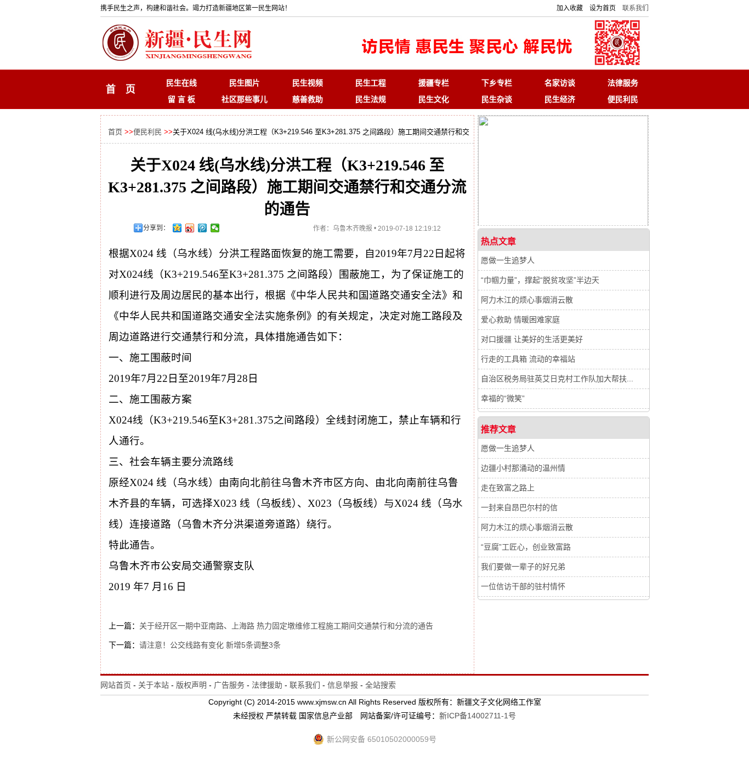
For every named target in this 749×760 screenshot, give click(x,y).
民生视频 (307, 82)
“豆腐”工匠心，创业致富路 (526, 546)
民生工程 (370, 82)
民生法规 (370, 99)
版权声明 (191, 685)
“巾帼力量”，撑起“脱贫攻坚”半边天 (540, 280)
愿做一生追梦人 (508, 260)
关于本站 (153, 685)
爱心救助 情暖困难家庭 (520, 319)
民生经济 (559, 99)
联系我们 (635, 8)
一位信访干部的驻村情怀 (523, 586)
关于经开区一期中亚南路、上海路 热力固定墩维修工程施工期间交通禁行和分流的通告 (286, 625)
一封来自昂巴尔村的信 (519, 507)
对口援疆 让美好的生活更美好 (532, 339)
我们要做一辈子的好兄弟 (523, 566)
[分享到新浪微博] (190, 228)
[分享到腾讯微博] (202, 228)
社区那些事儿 (245, 99)
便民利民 (623, 99)
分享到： (156, 228)
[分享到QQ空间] (177, 228)
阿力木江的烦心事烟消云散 (527, 299)
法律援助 (267, 685)
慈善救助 (307, 99)
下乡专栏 (496, 82)
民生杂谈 (496, 99)
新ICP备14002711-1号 (477, 715)
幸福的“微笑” (503, 398)
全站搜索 (380, 685)
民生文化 (433, 99)
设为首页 (602, 8)
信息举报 (342, 685)
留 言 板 (181, 99)
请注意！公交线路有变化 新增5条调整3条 (210, 645)
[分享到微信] (215, 228)
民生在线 (181, 82)
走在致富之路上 (508, 487)
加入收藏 (570, 8)
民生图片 (244, 82)
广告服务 (229, 685)
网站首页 (115, 685)
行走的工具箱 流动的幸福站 (528, 359)
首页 (115, 132)
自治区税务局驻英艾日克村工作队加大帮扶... (557, 378)
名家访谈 (559, 82)
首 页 (120, 89)
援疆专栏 (433, 82)
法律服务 (623, 82)
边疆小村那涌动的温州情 (523, 468)
